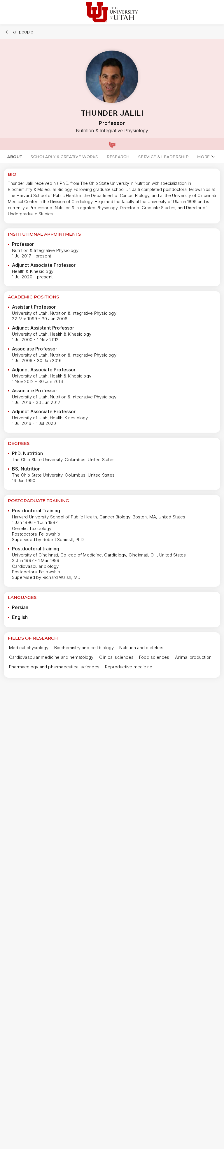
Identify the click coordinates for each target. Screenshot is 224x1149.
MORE (203, 156)
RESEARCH (118, 156)
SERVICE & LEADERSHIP (163, 156)
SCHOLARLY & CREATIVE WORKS (64, 156)
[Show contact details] (112, 144)
